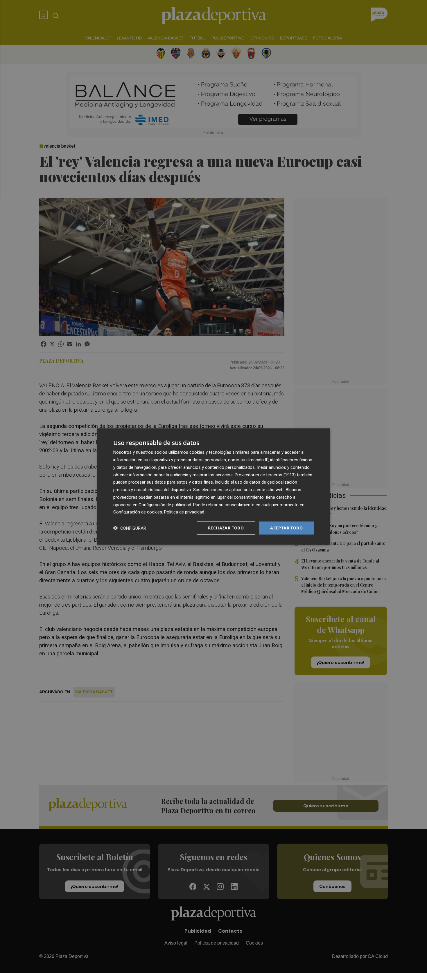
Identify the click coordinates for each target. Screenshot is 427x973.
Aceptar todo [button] (286, 528)
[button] (129, 528)
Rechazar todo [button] (226, 528)
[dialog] (213, 486)
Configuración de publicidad (165, 504)
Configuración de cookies (137, 512)
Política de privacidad (184, 512)
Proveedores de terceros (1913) (265, 474)
